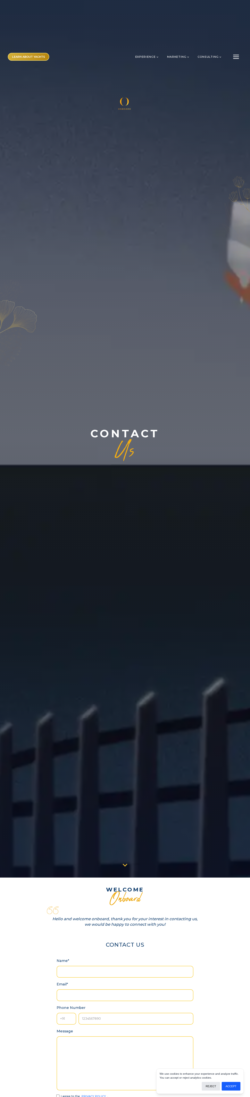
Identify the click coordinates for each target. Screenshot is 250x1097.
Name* (63, 961)
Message (65, 1031)
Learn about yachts (28, 57)
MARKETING (176, 57)
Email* (62, 984)
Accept (231, 1086)
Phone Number (71, 1008)
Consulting (208, 57)
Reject (211, 1086)
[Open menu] (236, 56)
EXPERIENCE (145, 57)
